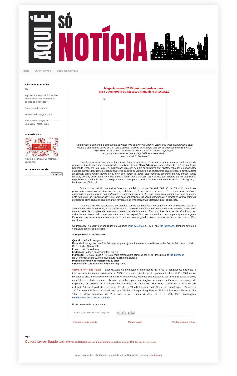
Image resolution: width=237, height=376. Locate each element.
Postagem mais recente (85, 322)
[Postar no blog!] (121, 312)
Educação (81, 341)
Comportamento (149, 342)
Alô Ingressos (167, 225)
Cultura (31, 341)
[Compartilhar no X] (125, 312)
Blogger (158, 355)
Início (26, 70)
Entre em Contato (67, 70)
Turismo (139, 342)
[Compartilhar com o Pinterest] (133, 312)
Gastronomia (67, 341)
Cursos (92, 342)
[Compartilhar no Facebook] (129, 312)
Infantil (99, 342)
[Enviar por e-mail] (118, 312)
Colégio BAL (128, 342)
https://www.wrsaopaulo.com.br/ (93, 297)
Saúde (53, 341)
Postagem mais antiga (183, 322)
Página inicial (135, 322)
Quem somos (43, 70)
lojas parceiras (136, 225)
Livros (42, 341)
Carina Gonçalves (112, 342)
